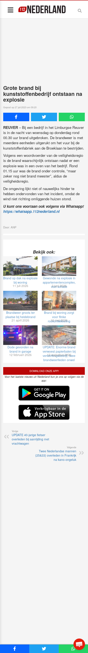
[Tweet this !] (44, 117)
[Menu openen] (10, 9)
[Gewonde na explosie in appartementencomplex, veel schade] (59, 266)
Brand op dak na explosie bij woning (20, 280)
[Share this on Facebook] (16, 117)
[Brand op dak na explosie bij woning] (20, 266)
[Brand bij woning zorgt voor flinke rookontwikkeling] (59, 300)
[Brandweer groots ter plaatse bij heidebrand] (20, 300)
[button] (79, 644)
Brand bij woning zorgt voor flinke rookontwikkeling (59, 316)
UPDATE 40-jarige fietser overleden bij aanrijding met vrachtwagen (30, 437)
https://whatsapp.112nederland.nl (31, 211)
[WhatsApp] (72, 117)
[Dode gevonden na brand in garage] (20, 335)
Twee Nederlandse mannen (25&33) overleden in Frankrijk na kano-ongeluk (55, 453)
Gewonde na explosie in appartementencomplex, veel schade (59, 282)
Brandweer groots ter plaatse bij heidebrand (20, 314)
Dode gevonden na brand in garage (20, 349)
